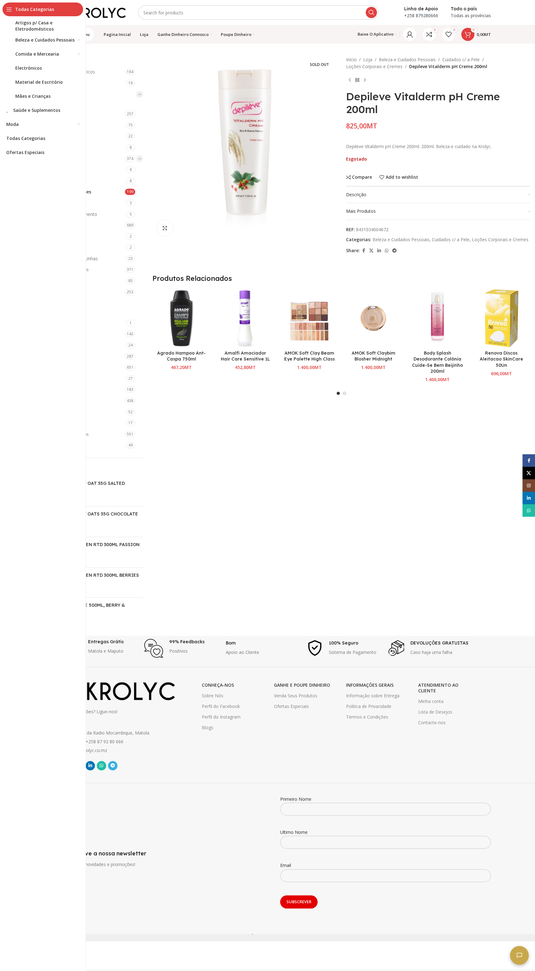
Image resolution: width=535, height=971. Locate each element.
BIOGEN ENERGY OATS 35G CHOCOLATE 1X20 (93, 517)
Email (285, 865)
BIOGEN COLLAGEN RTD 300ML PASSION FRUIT (94, 548)
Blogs (207, 727)
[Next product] (365, 80)
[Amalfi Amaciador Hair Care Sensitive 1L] (245, 318)
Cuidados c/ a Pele (461, 59)
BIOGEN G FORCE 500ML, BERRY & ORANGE (86, 608)
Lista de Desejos (435, 712)
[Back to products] (357, 80)
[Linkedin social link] (379, 250)
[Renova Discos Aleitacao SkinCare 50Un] (501, 318)
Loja (367, 59)
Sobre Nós (212, 696)
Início (351, 59)
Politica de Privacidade (368, 706)
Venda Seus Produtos (295, 696)
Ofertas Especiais (291, 706)
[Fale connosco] (519, 955)
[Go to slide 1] (338, 393)
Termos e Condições (367, 717)
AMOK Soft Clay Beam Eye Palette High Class (309, 356)
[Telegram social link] (394, 250)
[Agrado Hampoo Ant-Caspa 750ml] (181, 318)
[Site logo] (94, 12)
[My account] (409, 34)
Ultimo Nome (294, 832)
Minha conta (430, 701)
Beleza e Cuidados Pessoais (407, 59)
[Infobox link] (100, 648)
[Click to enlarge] (165, 228)
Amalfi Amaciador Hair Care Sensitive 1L (245, 356)
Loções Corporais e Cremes (374, 66)
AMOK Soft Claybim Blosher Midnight (373, 356)
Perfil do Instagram (221, 717)
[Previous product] (350, 80)
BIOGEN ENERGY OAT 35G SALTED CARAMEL (86, 486)
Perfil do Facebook (221, 706)
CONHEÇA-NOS (218, 685)
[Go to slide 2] (344, 393)
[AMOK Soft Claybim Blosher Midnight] (373, 318)
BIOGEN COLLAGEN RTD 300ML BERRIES (93, 575)
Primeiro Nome (295, 799)
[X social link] (371, 250)
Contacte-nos (432, 722)
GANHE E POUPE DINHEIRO (302, 685)
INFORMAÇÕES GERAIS (370, 685)
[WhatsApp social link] (386, 250)
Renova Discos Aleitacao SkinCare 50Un (501, 359)
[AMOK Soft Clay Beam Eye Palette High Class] (309, 318)
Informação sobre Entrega (372, 696)
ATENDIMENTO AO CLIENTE (438, 688)
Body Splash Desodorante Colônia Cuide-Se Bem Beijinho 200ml (437, 362)
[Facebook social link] (363, 250)
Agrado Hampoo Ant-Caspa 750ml (181, 356)
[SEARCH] (371, 12)
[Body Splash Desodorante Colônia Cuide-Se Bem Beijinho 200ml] (437, 318)
